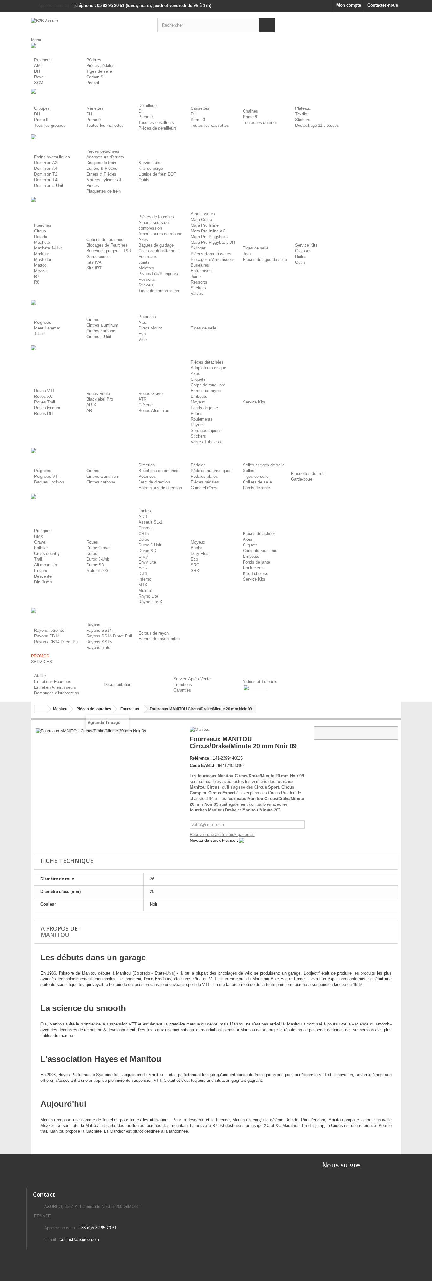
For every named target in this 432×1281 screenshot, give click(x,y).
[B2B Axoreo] (89, 24)
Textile (301, 114)
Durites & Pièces (101, 168)
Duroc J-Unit (97, 559)
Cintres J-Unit (98, 336)
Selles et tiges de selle (264, 465)
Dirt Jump (43, 582)
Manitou (55, 935)
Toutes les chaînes (260, 122)
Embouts (199, 396)
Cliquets (198, 379)
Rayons (198, 424)
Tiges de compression (159, 290)
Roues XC (43, 396)
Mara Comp (201, 219)
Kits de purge (151, 168)
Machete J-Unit (48, 248)
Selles (248, 470)
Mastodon (43, 259)
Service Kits (306, 245)
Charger (146, 528)
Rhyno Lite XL (151, 602)
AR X (91, 405)
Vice (143, 339)
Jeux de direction (154, 482)
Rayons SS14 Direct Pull (109, 636)
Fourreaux (148, 256)
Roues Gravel (151, 393)
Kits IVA (94, 262)
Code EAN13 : (203, 765)
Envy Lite (147, 562)
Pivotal (92, 82)
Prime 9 (41, 119)
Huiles (300, 256)
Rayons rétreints (49, 630)
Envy (143, 556)
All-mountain (45, 565)
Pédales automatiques (211, 470)
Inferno (145, 579)
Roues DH (43, 413)
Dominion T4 (45, 179)
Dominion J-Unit (48, 185)
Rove (39, 77)
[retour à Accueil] (41, 709)
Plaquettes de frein (103, 191)
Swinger (198, 248)
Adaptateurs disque (208, 368)
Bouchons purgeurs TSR (108, 251)
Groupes (42, 108)
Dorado (40, 236)
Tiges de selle (99, 71)
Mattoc (40, 265)
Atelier (40, 676)
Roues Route (98, 393)
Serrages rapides (206, 430)
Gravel (40, 542)
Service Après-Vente (192, 678)
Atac (143, 322)
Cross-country (47, 553)
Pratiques (43, 530)
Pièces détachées (102, 151)
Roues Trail (44, 402)
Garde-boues (98, 256)
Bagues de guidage (156, 245)
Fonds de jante (204, 407)
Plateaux (303, 108)
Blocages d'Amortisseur (212, 259)
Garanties (182, 690)
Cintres (92, 319)
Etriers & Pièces (101, 174)
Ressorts (147, 279)
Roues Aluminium (154, 410)
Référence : (201, 758)
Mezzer (41, 270)
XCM (38, 82)
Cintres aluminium (102, 476)
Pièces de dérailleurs (158, 128)
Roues (92, 542)
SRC (195, 565)
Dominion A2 (45, 162)
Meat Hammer (47, 328)
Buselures (200, 265)
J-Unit (39, 333)
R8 (36, 282)
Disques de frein (101, 162)
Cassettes (200, 108)
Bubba (196, 547)
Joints (144, 262)
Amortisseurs (203, 214)
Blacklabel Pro (99, 399)
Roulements (202, 419)
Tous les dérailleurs (156, 122)
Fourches (42, 225)
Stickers (302, 119)
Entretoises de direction (160, 487)
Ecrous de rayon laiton (159, 639)
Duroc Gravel (98, 547)
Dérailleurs (148, 105)
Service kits (149, 162)
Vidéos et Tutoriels (260, 681)
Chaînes (250, 111)
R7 (36, 276)
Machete (42, 242)
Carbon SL (96, 77)
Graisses (303, 251)
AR (89, 410)
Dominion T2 (45, 174)
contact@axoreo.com (79, 1239)
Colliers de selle (257, 482)
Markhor (41, 253)
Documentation (117, 684)
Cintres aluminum (102, 325)
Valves (197, 293)
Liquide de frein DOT (157, 174)
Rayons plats (98, 647)
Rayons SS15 (99, 641)
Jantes (145, 510)
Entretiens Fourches (52, 681)
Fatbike (41, 547)
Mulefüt (145, 590)
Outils (144, 179)
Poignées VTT (47, 476)
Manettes (94, 108)
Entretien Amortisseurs (55, 687)
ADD (143, 516)
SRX (195, 570)
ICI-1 (143, 573)
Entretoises (201, 270)
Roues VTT (44, 390)
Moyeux (198, 402)
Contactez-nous (382, 5)
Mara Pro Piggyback (209, 236)
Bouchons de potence (158, 470)
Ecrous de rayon (206, 390)
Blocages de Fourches (106, 245)
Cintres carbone (100, 331)
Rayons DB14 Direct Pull (57, 641)
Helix (143, 567)
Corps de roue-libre (208, 385)
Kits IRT (94, 268)
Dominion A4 (45, 168)
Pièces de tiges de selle (265, 259)
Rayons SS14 (99, 630)
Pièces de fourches (156, 216)
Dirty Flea (199, 553)
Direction (147, 465)
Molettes (146, 268)
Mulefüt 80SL (98, 570)
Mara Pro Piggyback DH (213, 242)
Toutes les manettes (105, 125)
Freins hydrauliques (52, 157)
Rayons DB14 (46, 636)
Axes (143, 239)
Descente (43, 576)
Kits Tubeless (255, 573)
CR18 (144, 533)
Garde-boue (301, 479)
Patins (196, 413)
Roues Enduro (47, 407)
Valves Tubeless (206, 442)
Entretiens (182, 684)
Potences (43, 60)
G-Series (147, 405)
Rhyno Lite (148, 596)
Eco (194, 559)
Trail (38, 559)
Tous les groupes (49, 125)
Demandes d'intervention (56, 693)
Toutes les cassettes (210, 125)
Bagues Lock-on (49, 482)
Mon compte (348, 5)
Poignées (42, 322)
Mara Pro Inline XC (208, 231)
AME (38, 65)
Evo (142, 333)
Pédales (93, 60)
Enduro (40, 570)
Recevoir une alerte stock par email (222, 834)
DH (37, 71)
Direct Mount (150, 328)
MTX (143, 584)
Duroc (91, 553)
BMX (38, 536)
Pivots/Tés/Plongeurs (158, 273)
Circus (40, 231)
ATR (142, 399)
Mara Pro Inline (205, 225)
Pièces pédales (100, 65)
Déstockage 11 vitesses (317, 125)
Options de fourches (104, 239)
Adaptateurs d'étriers (105, 157)
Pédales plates (204, 476)
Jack (247, 253)
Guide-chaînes (204, 487)
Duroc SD (95, 565)
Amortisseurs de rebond (160, 233)
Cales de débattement (159, 251)
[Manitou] (200, 729)
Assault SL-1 (150, 522)
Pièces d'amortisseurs (211, 253)
